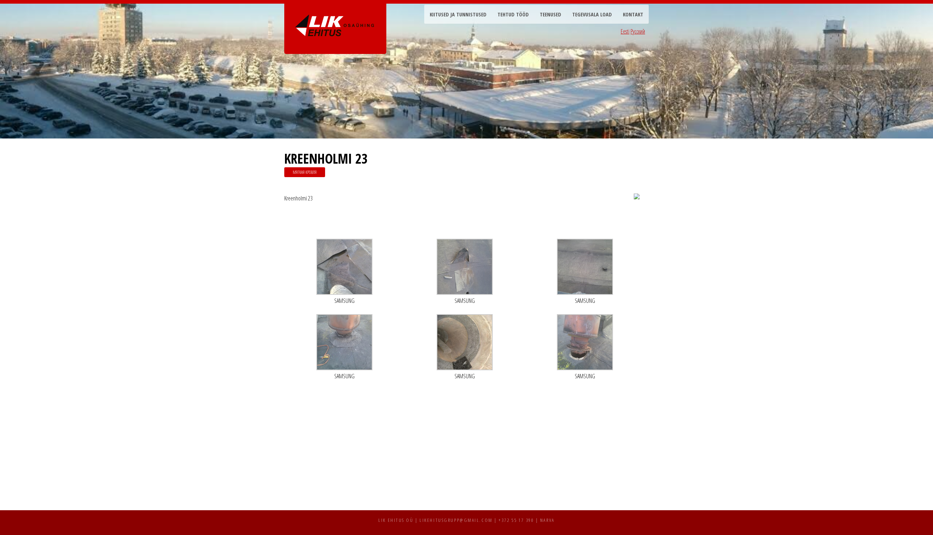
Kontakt (633, 14)
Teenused (550, 14)
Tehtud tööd (513, 14)
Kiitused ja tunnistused (458, 14)
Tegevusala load (592, 14)
